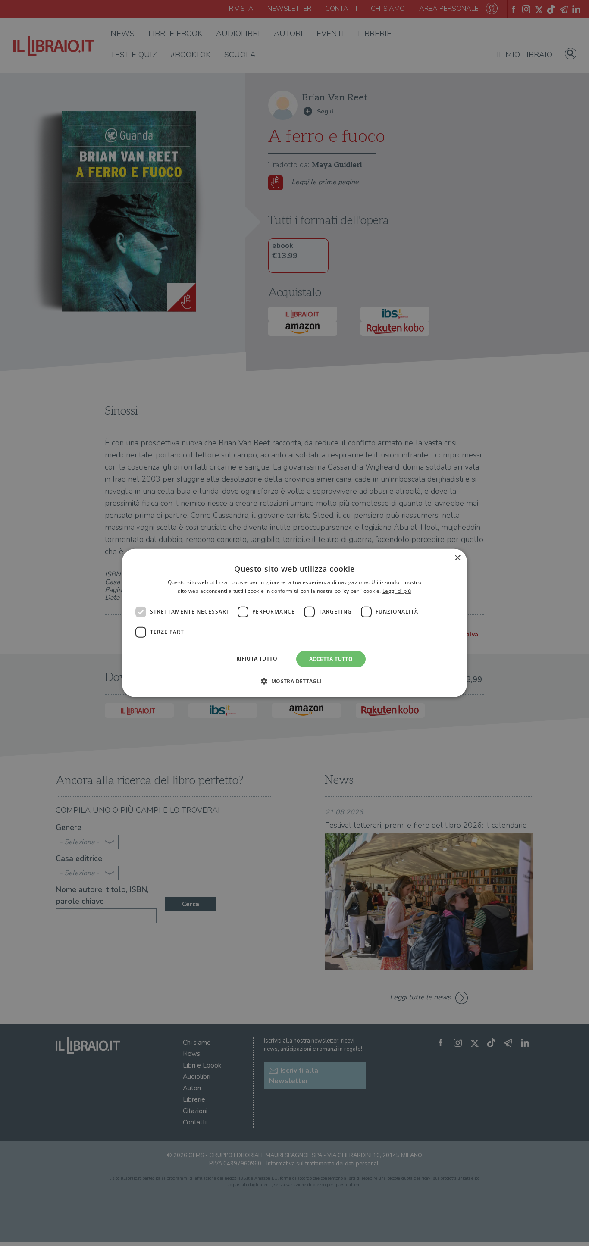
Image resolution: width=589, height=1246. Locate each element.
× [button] (457, 558)
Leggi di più (396, 591)
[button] (294, 681)
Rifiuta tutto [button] (256, 658)
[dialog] (294, 623)
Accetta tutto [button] (331, 659)
